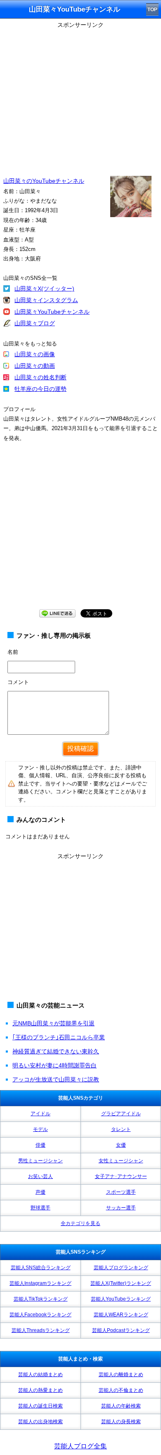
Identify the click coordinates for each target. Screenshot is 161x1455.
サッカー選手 (121, 1208)
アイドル (40, 1114)
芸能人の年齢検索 (121, 1406)
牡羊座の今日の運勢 (40, 389)
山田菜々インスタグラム (46, 300)
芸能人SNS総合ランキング (41, 1267)
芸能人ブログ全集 (80, 1446)
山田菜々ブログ (34, 323)
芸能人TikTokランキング (41, 1299)
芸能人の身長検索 (121, 1421)
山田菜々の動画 (34, 365)
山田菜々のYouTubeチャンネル (43, 180)
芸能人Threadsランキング (41, 1330)
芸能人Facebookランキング (40, 1315)
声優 (40, 1192)
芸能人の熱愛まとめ (40, 1390)
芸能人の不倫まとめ (121, 1390)
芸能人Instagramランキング (40, 1283)
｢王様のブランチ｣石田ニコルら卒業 (58, 1037)
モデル (40, 1129)
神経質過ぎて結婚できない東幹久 (55, 1051)
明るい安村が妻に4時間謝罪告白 (54, 1065)
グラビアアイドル (121, 1114)
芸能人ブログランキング (121, 1267)
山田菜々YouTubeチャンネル (52, 311)
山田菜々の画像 (34, 354)
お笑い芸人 (40, 1176)
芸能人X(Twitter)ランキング (120, 1283)
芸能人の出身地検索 (40, 1421)
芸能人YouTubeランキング (121, 1299)
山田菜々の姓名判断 (40, 377)
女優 (121, 1145)
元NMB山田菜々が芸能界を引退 (53, 1023)
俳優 (40, 1145)
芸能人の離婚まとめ (121, 1374)
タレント (121, 1129)
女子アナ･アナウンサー (121, 1176)
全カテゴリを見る (80, 1223)
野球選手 (40, 1208)
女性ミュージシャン (121, 1161)
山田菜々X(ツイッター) (44, 288)
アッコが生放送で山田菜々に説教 (55, 1079)
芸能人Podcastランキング (121, 1330)
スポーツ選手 (121, 1192)
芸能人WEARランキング (121, 1315)
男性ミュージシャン (40, 1161)
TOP (152, 9)
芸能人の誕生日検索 (40, 1406)
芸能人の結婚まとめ (40, 1374)
